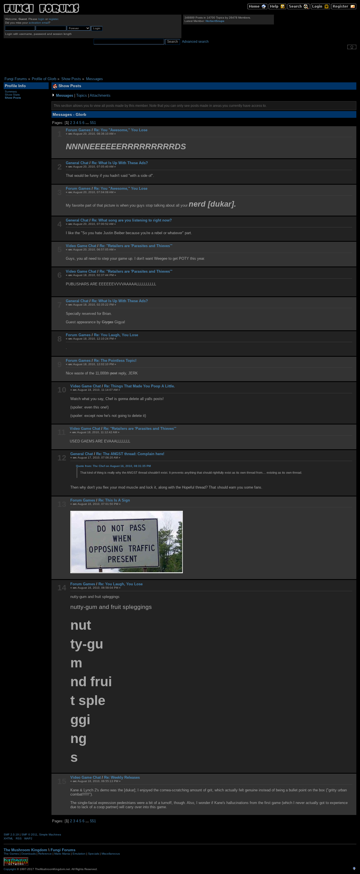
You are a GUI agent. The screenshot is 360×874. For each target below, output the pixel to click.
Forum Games (78, 130)
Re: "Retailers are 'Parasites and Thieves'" (136, 246)
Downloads (28, 853)
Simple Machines (50, 834)
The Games (11, 853)
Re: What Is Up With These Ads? (120, 163)
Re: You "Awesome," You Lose (120, 130)
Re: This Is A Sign (114, 500)
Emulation (79, 853)
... (88, 123)
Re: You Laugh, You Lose (116, 335)
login (41, 19)
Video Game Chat (81, 246)
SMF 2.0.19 (11, 834)
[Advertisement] (180, 63)
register (53, 19)
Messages (64, 95)
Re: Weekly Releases (122, 777)
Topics (81, 95)
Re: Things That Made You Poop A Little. (139, 386)
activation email (39, 22)
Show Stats (12, 94)
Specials (93, 853)
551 (93, 123)
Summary (11, 91)
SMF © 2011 (29, 834)
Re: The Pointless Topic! (115, 360)
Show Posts (13, 97)
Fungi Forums (63, 850)
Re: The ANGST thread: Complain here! (130, 454)
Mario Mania (62, 853)
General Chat (77, 163)
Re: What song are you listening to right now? (132, 220)
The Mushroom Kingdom (25, 850)
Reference (45, 853)
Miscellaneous (111, 853)
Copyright (10, 869)
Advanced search (195, 42)
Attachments (100, 95)
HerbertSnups (215, 20)
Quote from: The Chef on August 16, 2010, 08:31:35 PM (113, 466)
